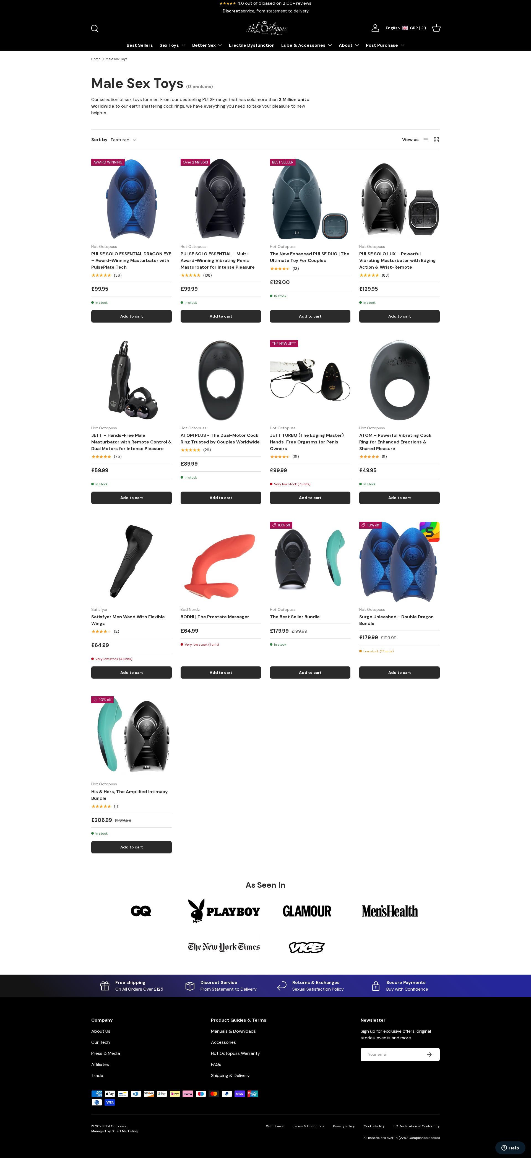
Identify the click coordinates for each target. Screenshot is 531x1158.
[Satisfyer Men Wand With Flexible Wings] (131, 562)
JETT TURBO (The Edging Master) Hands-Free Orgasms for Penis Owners (307, 441)
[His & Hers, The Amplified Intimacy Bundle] (131, 736)
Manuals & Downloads (233, 1031)
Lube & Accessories (303, 45)
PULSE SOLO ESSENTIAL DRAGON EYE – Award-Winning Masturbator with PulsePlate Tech (131, 260)
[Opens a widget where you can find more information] (510, 1148)
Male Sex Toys (116, 59)
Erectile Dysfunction (252, 45)
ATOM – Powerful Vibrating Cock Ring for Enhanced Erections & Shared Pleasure (395, 441)
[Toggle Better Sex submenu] (220, 45)
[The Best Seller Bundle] (310, 562)
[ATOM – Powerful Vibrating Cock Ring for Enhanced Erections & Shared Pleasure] (399, 380)
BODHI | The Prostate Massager (215, 617)
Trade (97, 1075)
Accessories (223, 1042)
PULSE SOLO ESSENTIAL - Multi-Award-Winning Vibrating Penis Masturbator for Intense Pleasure (218, 260)
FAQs (216, 1064)
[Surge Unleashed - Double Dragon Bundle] (399, 562)
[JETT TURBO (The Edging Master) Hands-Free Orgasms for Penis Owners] (310, 380)
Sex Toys (169, 45)
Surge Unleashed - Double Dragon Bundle (396, 620)
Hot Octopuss (115, 1126)
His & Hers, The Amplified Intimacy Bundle (129, 795)
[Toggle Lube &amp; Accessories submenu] (330, 45)
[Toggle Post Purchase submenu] (402, 45)
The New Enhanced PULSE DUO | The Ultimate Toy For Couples (309, 257)
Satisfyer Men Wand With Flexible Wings (128, 620)
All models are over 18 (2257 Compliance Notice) (401, 1138)
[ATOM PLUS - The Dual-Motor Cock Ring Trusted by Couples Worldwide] (221, 380)
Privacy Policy (344, 1126)
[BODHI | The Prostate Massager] (221, 562)
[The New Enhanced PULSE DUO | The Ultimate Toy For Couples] (310, 199)
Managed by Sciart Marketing (114, 1131)
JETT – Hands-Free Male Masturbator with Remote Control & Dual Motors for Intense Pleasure (131, 441)
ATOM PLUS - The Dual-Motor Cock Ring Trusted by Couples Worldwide (220, 438)
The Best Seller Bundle (295, 617)
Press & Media (105, 1053)
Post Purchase (382, 45)
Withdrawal (275, 1126)
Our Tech (100, 1042)
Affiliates (100, 1064)
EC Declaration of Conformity (417, 1126)
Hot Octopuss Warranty (235, 1053)
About (346, 45)
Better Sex (204, 45)
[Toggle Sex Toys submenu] (183, 45)
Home (95, 59)
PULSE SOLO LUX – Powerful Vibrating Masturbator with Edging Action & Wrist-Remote (397, 260)
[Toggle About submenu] (357, 45)
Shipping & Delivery (230, 1075)
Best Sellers (140, 45)
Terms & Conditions (308, 1126)
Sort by (99, 139)
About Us (100, 1031)
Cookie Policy (374, 1126)
